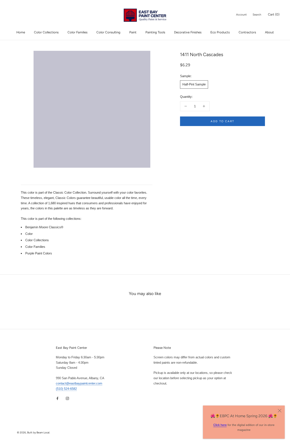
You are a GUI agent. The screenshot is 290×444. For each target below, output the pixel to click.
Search (257, 14)
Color (29, 233)
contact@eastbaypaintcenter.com (79, 383)
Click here (220, 425)
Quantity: (186, 96)
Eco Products (220, 32)
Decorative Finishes (187, 32)
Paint (133, 32)
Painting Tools (155, 32)
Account (241, 14)
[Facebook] (57, 398)
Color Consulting (108, 32)
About (269, 32)
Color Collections (46, 32)
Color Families (77, 32)
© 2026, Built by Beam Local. (33, 432)
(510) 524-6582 (66, 388)
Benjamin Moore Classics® (44, 227)
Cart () (273, 14)
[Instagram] (67, 398)
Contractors (247, 32)
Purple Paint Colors (38, 253)
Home (20, 32)
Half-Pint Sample (194, 84)
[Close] (280, 411)
